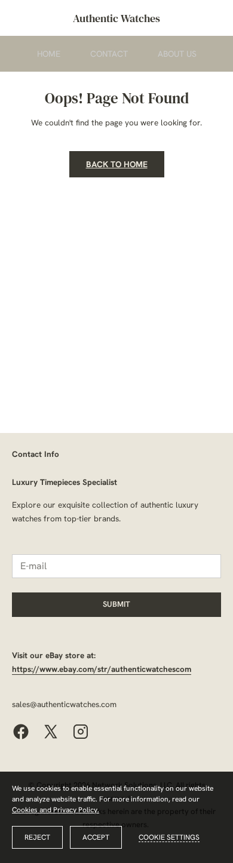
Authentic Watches (116, 18)
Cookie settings (169, 837)
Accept (95, 837)
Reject (37, 837)
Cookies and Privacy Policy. (55, 810)
